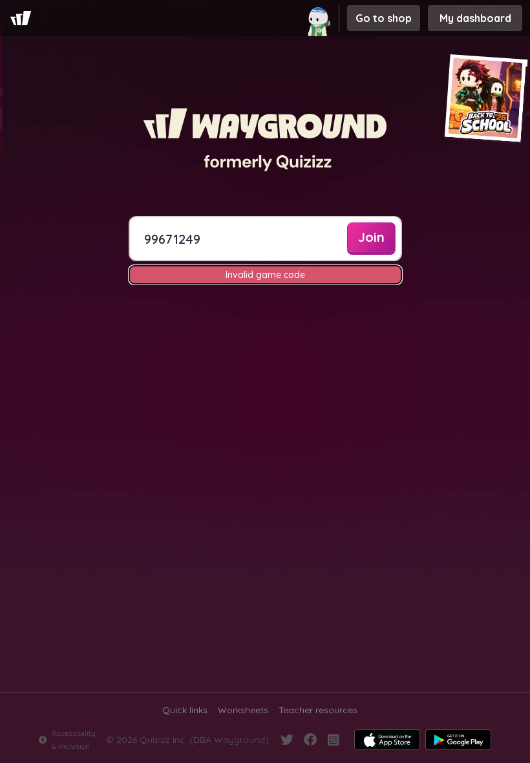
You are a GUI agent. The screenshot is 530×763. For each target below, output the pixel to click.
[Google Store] (458, 739)
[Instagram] (333, 739)
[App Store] (387, 739)
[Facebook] (310, 739)
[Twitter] (287, 739)
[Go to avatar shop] (320, 18)
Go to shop (383, 18)
